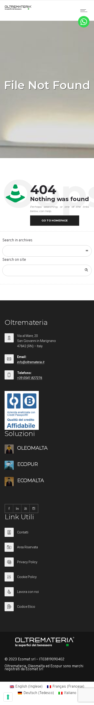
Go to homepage (55, 220)
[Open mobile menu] (84, 10)
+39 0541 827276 (29, 378)
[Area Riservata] (47, 550)
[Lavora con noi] (47, 594)
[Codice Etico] (47, 606)
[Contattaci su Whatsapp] (83, 26)
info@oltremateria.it (30, 362)
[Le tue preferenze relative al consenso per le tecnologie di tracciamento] (8, 697)
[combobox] (47, 251)
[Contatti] (47, 535)
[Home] (18, 8)
